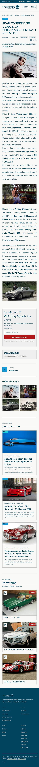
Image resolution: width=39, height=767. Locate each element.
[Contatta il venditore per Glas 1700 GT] (5, 593)
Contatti (29, 1)
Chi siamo (4, 729)
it (2, 762)
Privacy (35, 1)
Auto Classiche (6, 711)
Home (4, 15)
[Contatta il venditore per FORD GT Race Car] (5, 657)
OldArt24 (23, 745)
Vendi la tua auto (6, 720)
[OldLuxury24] (11, 7)
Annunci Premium (7, 717)
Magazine (23, 711)
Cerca (25, 7)
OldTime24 (24, 738)
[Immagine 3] (10, 404)
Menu (33, 7)
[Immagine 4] (28, 404)
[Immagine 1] (10, 391)
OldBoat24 (24, 735)
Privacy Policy (22, 758)
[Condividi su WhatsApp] (36, 40)
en (4, 762)
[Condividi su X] (33, 40)
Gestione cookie (12, 758)
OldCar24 (10, 15)
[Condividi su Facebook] (31, 40)
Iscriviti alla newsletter (19, 337)
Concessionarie (25, 714)
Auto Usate (5, 714)
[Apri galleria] (19, 65)
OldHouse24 (24, 741)
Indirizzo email (8, 328)
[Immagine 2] (28, 391)
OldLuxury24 (24, 748)
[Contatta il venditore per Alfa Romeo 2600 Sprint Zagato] (5, 625)
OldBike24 (23, 732)
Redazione (22, 1)
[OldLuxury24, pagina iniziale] (8, 695)
